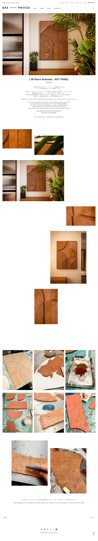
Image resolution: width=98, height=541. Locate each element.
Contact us (57, 8)
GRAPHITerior (91, 2)
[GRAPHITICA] (16, 8)
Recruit (72, 2)
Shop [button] (84, 2)
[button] (93, 8)
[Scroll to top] (94, 535)
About (42, 8)
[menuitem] (64, 2)
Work (35, 8)
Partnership (79, 2)
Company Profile (64, 2)
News (49, 8)
